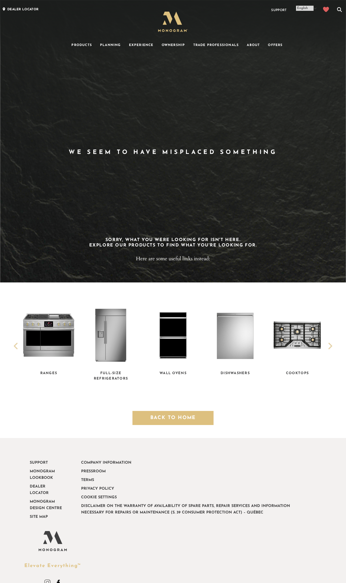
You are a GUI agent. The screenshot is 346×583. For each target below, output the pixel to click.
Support (279, 10)
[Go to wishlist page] (326, 10)
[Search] (339, 10)
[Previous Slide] (16, 347)
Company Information (106, 463)
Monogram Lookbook (42, 474)
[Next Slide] (330, 347)
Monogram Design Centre (46, 505)
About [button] (253, 45)
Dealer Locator (39, 490)
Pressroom (93, 471)
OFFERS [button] (275, 45)
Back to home (173, 418)
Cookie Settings (99, 497)
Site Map (39, 517)
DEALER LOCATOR (22, 9)
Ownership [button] (173, 45)
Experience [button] (141, 45)
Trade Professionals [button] (216, 45)
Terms (87, 480)
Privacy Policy (97, 489)
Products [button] (81, 45)
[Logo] (173, 22)
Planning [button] (110, 45)
